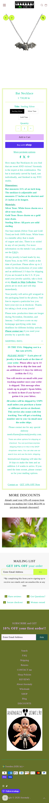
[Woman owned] (28, 602)
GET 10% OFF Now (30, 484)
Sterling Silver (17, 111)
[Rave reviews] (6, 596)
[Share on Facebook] (21, 157)
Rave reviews (14, 596)
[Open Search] (42, 5)
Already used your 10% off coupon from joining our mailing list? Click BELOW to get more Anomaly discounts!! (24, 504)
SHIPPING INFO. (14, 341)
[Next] (11, 17)
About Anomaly (24, 684)
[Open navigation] (6, 5)
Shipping (24, 660)
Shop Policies (24, 674)
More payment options (24, 152)
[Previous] (6, 17)
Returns (24, 665)
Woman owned (38, 602)
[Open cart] (46, 5)
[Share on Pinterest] (28, 157)
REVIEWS (24, 679)
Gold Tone (24, 117)
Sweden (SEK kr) (13, 766)
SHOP (24, 694)
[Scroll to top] (44, 798)
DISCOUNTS (24, 703)
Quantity (24, 123)
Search (24, 650)
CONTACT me (24, 670)
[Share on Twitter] (24, 157)
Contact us (13, 484)
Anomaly (25, 797)
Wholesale (24, 689)
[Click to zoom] (43, 17)
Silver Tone (32, 111)
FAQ (14, 252)
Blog (24, 698)
